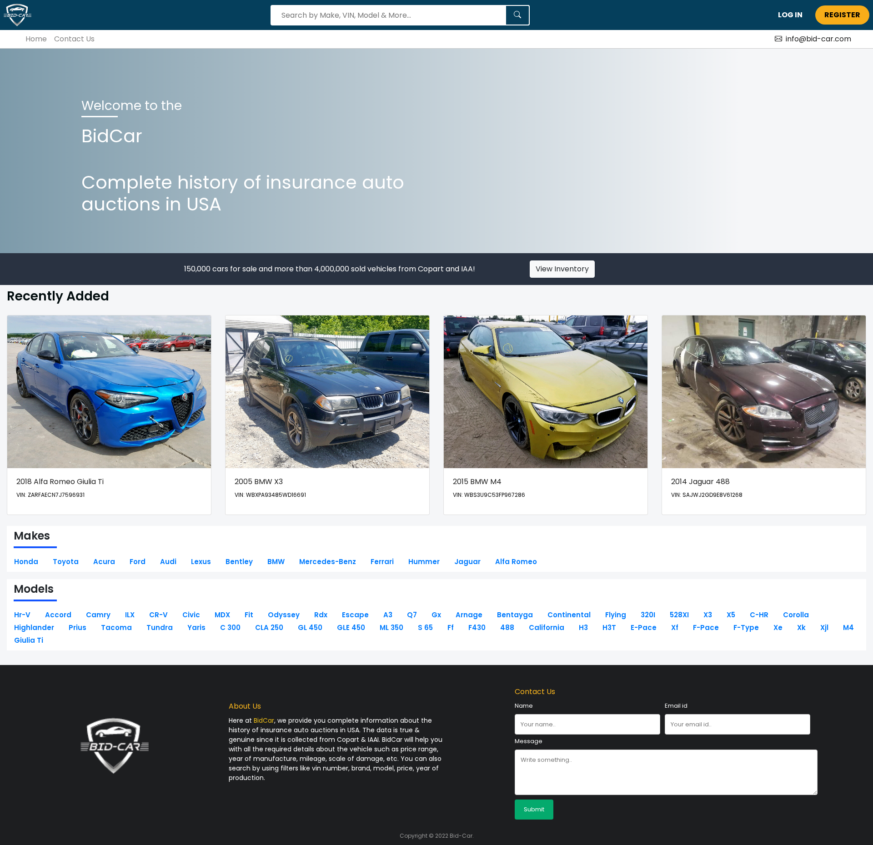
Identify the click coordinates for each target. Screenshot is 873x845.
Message (528, 741)
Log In (790, 15)
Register (842, 15)
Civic (191, 615)
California (546, 627)
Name (524, 705)
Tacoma (116, 627)
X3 (707, 615)
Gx (436, 615)
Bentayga (515, 615)
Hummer (424, 561)
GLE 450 (351, 627)
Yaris (196, 627)
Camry (98, 615)
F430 (477, 627)
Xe (778, 627)
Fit (249, 615)
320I (648, 615)
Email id (676, 705)
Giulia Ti (28, 640)
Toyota (66, 561)
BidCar (264, 720)
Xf (674, 627)
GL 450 (310, 627)
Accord (58, 615)
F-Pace (706, 627)
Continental (569, 615)
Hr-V (22, 615)
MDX (222, 615)
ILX (130, 615)
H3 (583, 627)
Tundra (159, 627)
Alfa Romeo (516, 561)
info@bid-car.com (818, 39)
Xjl (824, 627)
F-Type (746, 627)
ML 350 (391, 627)
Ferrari (382, 561)
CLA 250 (269, 627)
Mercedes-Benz (327, 561)
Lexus (201, 561)
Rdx (320, 615)
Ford (138, 561)
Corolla (796, 615)
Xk (801, 627)
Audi (168, 561)
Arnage (469, 615)
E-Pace (644, 627)
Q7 (412, 615)
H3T (609, 627)
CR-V (158, 615)
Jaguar (467, 561)
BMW (276, 561)
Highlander (34, 627)
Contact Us (74, 39)
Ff (450, 627)
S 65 (425, 627)
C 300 (230, 627)
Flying (615, 615)
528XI (679, 615)
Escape (355, 615)
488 (507, 627)
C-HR (759, 615)
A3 (387, 615)
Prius (77, 627)
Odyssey (284, 615)
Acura (104, 561)
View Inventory (562, 269)
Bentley (239, 561)
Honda (26, 561)
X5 (731, 615)
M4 (848, 627)
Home (36, 39)
